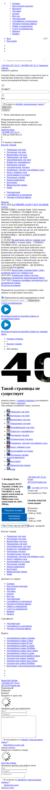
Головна (16, 3)
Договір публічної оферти (24, 23)
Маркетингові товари (20, 465)
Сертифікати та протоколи (24, 21)
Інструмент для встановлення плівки (24, 666)
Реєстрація (12, 41)
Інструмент (15, 461)
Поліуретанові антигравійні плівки (23, 656)
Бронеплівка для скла (20, 419)
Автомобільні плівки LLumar (20, 653)
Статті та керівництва (22, 28)
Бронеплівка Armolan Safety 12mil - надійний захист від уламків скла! (23, 271)
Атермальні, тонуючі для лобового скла (28, 443)
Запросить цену (11, 785)
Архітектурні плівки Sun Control (22, 661)
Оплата (15, 13)
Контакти (16, 8)
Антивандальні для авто (21, 439)
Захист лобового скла (20, 447)
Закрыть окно (7, 787)
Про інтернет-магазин (22, 6)
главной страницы (26, 400)
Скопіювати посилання (14, 517)
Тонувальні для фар (19, 455)
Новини (16, 31)
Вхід (9, 38)
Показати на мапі (13, 510)
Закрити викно (8, 747)
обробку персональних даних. (30, 104)
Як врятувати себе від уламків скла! (29, 240)
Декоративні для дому (20, 423)
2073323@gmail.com (37, 482)
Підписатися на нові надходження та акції (24, 297)
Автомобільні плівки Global (20, 640)
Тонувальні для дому (20, 415)
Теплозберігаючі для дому (22, 427)
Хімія (12, 469)
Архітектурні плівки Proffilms (21, 663)
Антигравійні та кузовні (21, 451)
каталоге (21, 403)
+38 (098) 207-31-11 (29, 65)
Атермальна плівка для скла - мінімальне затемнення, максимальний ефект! (23, 276)
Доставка (16, 11)
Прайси (15, 34)
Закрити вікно (8, 129)
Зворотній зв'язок (9, 680)
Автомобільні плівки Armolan (21, 638)
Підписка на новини (11, 285)
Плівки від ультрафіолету (22, 431)
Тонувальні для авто (19, 435)
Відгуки (16, 16)
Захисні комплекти (16, 457)
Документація (18, 18)
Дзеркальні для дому (19, 411)
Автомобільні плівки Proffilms (21, 648)
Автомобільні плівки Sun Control (22, 650)
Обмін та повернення (22, 26)
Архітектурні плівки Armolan (20, 658)
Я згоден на (24, 104)
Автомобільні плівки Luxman (20, 645)
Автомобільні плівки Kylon (20, 643)
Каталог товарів (8, 145)
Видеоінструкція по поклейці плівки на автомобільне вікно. (20, 317)
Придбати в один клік (13, 745)
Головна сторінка (15, 339)
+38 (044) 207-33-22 (10, 65)
